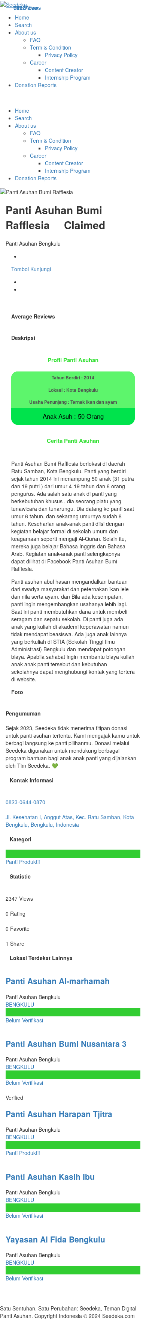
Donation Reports (36, 85)
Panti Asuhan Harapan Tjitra (59, 1113)
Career (38, 62)
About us (25, 32)
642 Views (25, 7)
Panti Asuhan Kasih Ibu (50, 1176)
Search (23, 25)
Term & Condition (50, 47)
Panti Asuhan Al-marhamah (58, 980)
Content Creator (64, 70)
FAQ (35, 40)
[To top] (2, 1323)
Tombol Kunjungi (30, 269)
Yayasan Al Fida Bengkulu (55, 1239)
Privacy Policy (61, 55)
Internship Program (68, 77)
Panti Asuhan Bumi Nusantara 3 (66, 1043)
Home (22, 17)
